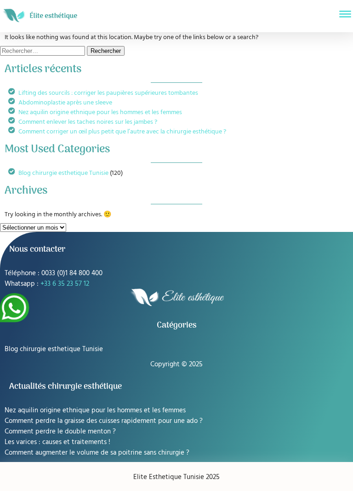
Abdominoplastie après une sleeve (65, 102)
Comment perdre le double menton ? (60, 431)
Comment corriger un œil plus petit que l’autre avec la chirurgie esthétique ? (122, 131)
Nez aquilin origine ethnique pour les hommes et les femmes (100, 111)
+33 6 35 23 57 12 (64, 283)
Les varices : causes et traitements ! (57, 441)
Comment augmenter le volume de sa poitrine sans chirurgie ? (97, 452)
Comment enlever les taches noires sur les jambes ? (87, 121)
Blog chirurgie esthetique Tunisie (63, 172)
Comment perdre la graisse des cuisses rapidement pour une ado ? (104, 420)
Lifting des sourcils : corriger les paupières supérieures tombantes (108, 92)
